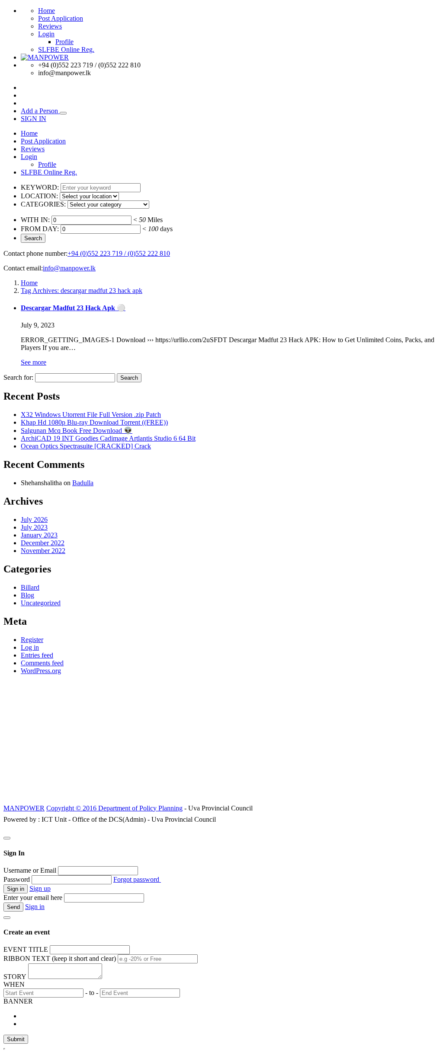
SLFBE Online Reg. (66, 49)
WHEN (14, 984)
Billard (30, 587)
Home (46, 10)
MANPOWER (24, 808)
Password (16, 879)
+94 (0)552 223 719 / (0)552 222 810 (118, 253)
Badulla (82, 482)
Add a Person (40, 110)
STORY (14, 976)
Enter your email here (32, 897)
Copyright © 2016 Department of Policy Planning (114, 808)
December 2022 (42, 543)
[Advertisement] (221, 742)
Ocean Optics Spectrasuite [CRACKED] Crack (86, 446)
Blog (27, 595)
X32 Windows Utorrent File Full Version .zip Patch (91, 414)
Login (46, 34)
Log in (30, 647)
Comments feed (42, 663)
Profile (64, 41)
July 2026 (34, 519)
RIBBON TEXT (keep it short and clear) (59, 958)
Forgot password (137, 879)
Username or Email (29, 870)
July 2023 (34, 527)
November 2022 (43, 550)
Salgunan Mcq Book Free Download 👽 (76, 430)
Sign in (35, 906)
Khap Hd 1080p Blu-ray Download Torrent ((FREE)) (94, 422)
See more (33, 362)
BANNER (18, 1001)
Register (32, 639)
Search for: (18, 377)
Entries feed (37, 655)
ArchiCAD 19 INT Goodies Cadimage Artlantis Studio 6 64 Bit (108, 438)
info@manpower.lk (69, 268)
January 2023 (39, 535)
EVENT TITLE (25, 949)
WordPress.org (41, 670)
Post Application (60, 18)
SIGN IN (33, 118)
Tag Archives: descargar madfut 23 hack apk (81, 290)
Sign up (40, 888)
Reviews (50, 26)
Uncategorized (41, 603)
